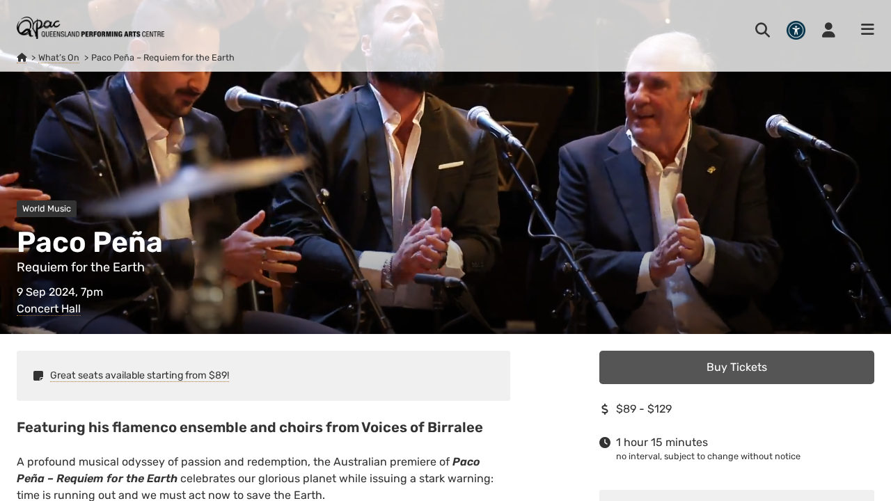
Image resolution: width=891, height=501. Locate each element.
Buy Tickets (737, 367)
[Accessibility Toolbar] (796, 30)
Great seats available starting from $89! (139, 375)
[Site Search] (762, 30)
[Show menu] (863, 30)
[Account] (828, 30)
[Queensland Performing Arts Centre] (21, 57)
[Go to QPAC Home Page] (90, 28)
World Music (46, 208)
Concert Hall (49, 308)
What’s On (58, 57)
